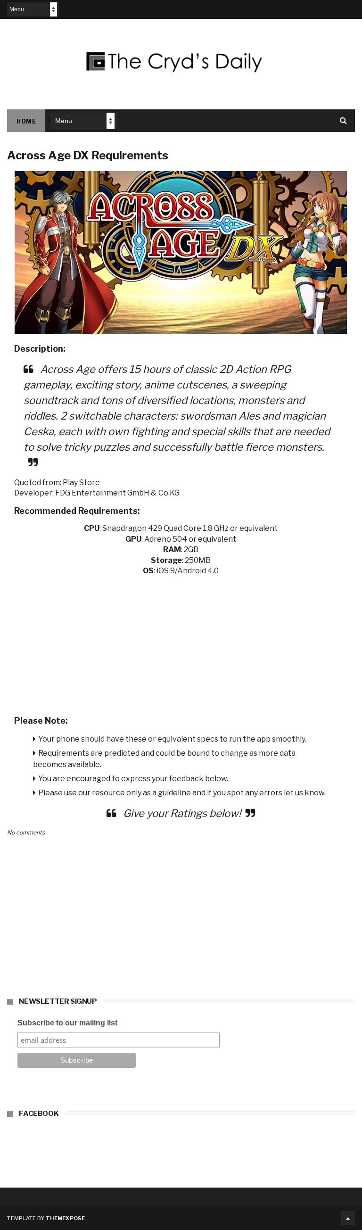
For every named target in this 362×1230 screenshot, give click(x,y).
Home (26, 121)
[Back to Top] (348, 1218)
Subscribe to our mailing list (67, 1023)
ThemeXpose (65, 1218)
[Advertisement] (180, 643)
